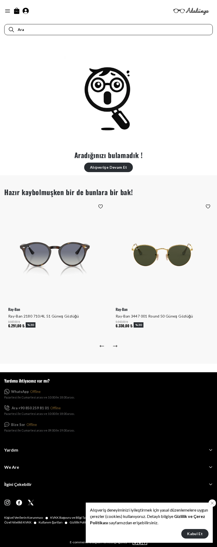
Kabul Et (195, 533)
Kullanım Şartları (53, 522)
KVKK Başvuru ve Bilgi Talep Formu (77, 517)
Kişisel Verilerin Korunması (26, 517)
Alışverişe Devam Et (108, 167)
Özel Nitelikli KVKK (20, 522)
